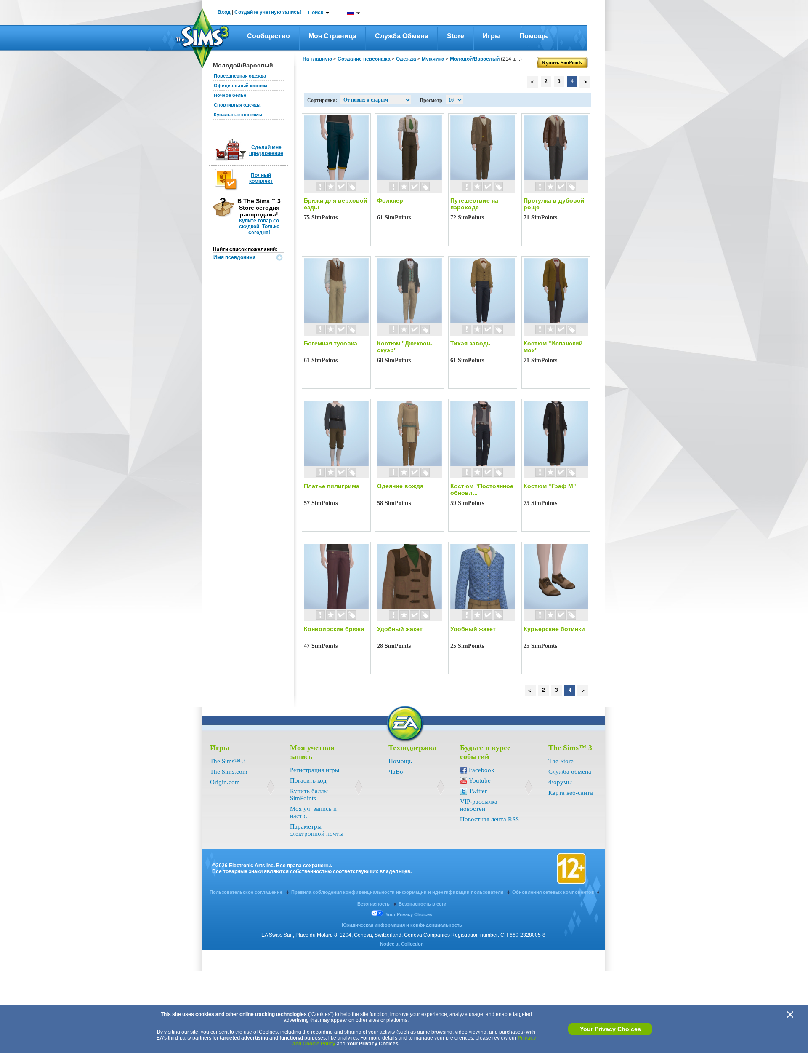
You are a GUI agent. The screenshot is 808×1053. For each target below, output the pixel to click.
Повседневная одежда (240, 75)
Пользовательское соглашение (247, 892)
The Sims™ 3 (228, 761)
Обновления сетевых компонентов (553, 892)
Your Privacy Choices (610, 1029)
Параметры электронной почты (316, 830)
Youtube (480, 780)
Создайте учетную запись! (267, 12)
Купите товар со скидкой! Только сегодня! (259, 226)
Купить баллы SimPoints (309, 795)
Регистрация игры (314, 770)
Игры (492, 36)
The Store (561, 761)
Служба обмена (401, 36)
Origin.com (225, 782)
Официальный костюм (240, 85)
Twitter (478, 791)
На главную (317, 59)
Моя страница (332, 36)
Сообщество (268, 36)
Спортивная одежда (237, 104)
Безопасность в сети (423, 903)
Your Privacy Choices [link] (408, 914)
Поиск (315, 13)
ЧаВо (395, 771)
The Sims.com (228, 771)
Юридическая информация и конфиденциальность (402, 924)
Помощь (533, 36)
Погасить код (308, 780)
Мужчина (433, 59)
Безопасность (374, 903)
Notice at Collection (402, 943)
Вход (224, 12)
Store (455, 36)
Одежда (406, 59)
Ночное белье (230, 95)
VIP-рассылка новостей (478, 805)
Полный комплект (261, 178)
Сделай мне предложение (266, 150)
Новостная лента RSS (489, 819)
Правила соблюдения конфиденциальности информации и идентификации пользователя (398, 892)
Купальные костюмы (238, 114)
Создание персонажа (364, 59)
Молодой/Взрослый (475, 59)
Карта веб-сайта (570, 792)
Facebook (481, 770)
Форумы (560, 782)
